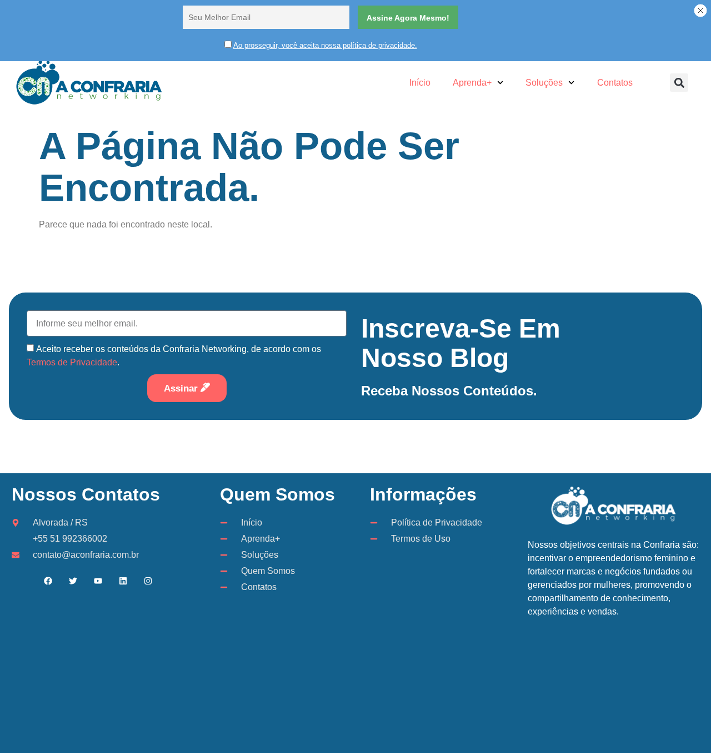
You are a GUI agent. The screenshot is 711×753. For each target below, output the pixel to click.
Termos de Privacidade (72, 362)
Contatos (615, 82)
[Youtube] (98, 581)
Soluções (544, 82)
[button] (679, 82)
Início (419, 82)
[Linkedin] (123, 581)
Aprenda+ (472, 82)
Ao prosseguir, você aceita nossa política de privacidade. (325, 45)
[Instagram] (148, 581)
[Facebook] (48, 581)
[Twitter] (73, 581)
